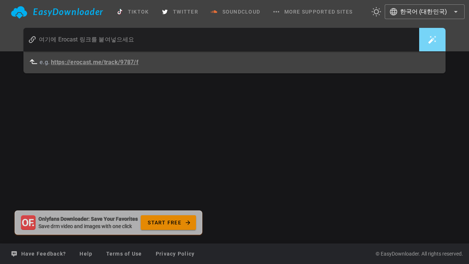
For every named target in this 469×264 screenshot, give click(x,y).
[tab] (57, 11)
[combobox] (425, 11)
